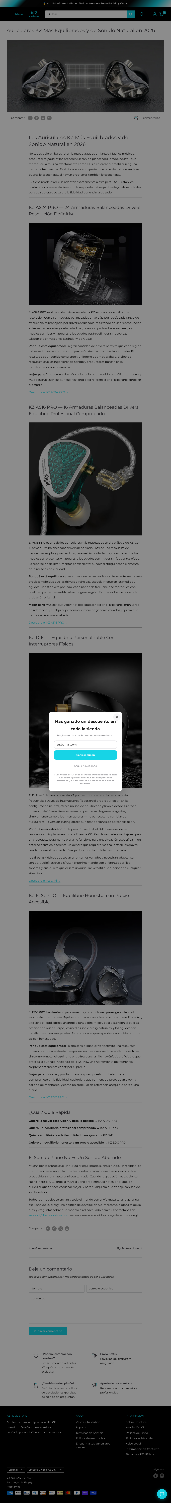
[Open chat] (162, 1494)
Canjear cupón (85, 754)
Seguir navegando (85, 765)
